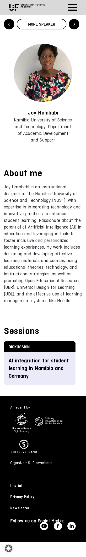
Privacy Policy (22, 497)
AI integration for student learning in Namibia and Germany (39, 368)
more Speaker (41, 24)
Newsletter (20, 508)
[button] (8, 548)
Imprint (16, 485)
